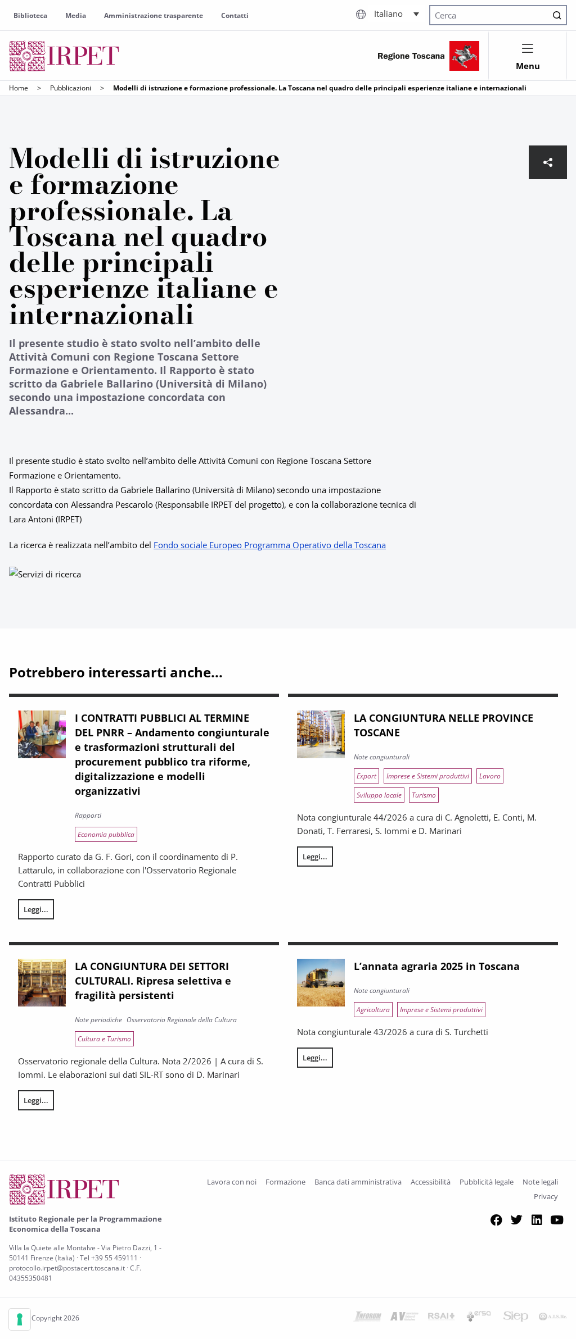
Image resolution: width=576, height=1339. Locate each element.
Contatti (235, 15)
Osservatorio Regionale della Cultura (182, 1019)
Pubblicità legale (487, 1182)
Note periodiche (98, 1019)
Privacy (546, 1196)
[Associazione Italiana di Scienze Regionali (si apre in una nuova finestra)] (553, 1318)
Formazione (285, 1182)
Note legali (540, 1182)
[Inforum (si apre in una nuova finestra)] (367, 1318)
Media (75, 15)
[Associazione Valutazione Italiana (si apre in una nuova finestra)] (404, 1318)
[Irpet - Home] (64, 55)
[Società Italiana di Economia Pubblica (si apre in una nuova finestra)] (516, 1318)
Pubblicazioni (70, 88)
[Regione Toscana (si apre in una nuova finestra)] (428, 55)
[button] (396, 13)
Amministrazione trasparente (153, 15)
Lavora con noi (231, 1182)
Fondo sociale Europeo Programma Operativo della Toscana (270, 544)
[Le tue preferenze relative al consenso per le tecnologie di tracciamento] (19, 1319)
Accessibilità (431, 1182)
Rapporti (88, 815)
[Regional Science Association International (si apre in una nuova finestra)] (442, 1318)
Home (18, 88)
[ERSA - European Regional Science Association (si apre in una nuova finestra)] (479, 1318)
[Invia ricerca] (557, 15)
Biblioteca (30, 15)
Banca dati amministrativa (358, 1182)
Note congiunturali (382, 757)
